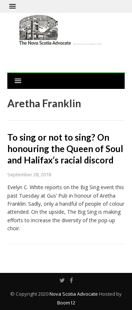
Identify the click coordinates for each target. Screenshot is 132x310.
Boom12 (66, 302)
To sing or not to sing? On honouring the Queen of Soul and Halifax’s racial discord (65, 148)
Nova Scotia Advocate (74, 294)
